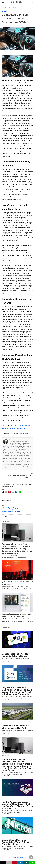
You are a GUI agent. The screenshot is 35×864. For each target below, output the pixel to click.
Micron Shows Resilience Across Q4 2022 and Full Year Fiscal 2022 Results (16, 842)
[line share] (20, 492)
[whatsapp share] (16, 492)
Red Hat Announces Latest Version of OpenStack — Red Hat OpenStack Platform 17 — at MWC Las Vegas (17, 805)
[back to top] (31, 857)
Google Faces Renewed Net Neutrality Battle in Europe (15, 655)
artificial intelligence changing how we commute (15, 508)
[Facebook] (3, 54)
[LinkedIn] (7, 54)
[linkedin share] (13, 492)
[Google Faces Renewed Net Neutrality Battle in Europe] (17, 639)
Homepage (4, 7)
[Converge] (17, 2)
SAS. (27, 433)
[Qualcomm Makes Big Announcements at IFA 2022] (17, 570)
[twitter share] (3, 492)
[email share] (6, 492)
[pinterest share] (9, 492)
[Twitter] (5, 54)
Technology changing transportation (11, 511)
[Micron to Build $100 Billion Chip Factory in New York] (17, 711)
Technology (12, 7)
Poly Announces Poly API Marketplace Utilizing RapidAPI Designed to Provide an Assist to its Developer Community (17, 691)
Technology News (7, 683)
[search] (32, 3)
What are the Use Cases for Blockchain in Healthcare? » (20, 476)
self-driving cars (21, 510)
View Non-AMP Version (22, 857)
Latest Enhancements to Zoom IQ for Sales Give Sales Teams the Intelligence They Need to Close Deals (17, 616)
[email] (9, 862)
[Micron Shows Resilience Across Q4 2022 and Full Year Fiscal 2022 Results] (17, 825)
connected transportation (8, 510)
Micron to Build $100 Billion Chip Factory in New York (15, 727)
